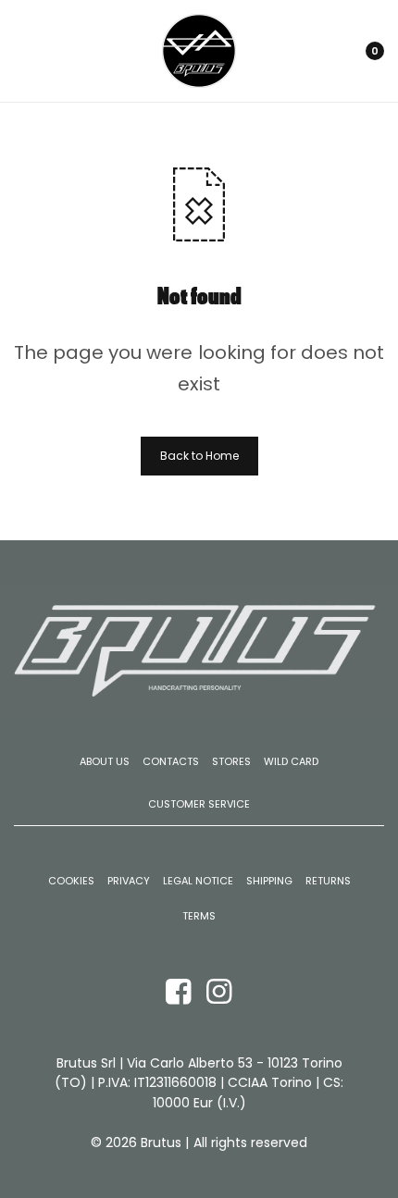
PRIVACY (128, 881)
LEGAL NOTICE (198, 881)
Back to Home (199, 455)
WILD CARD (291, 761)
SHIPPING (269, 881)
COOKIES (71, 881)
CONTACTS (171, 761)
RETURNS (328, 881)
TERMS (199, 916)
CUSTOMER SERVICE (199, 804)
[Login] (308, 51)
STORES (231, 761)
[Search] (331, 51)
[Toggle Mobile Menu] (34, 51)
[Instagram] (219, 990)
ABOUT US (105, 761)
